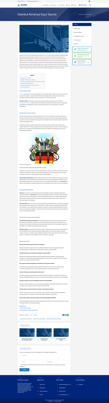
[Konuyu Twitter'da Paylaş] (65, 315)
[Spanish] (88, 1)
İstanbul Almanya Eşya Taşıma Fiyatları (29, 85)
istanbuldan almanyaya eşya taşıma (54, 318)
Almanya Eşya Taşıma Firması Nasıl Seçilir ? (27, 339)
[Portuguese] (84, 1)
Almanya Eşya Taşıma (25, 78)
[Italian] (82, 1)
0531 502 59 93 (22, 1)
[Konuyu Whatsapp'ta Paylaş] (68, 315)
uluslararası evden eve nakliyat (54, 401)
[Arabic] (73, 1)
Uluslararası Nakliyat (87, 14)
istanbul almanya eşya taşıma (39, 318)
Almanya (21, 94)
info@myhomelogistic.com (33, 1)
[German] (80, 1)
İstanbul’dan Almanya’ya (25, 102)
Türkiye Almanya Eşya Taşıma (26, 318)
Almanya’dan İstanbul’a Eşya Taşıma (29, 310)
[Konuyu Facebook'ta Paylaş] (63, 315)
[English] (75, 1)
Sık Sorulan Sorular (25, 87)
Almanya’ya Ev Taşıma (26, 308)
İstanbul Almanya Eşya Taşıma (27, 79)
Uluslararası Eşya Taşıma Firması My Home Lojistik (32, 81)
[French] (78, 1)
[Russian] (86, 1)
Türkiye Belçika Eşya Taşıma (61, 339)
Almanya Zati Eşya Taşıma (26, 83)
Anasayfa (80, 14)
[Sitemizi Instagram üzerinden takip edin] (70, 1)
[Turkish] (90, 1)
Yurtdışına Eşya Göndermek (44, 339)
